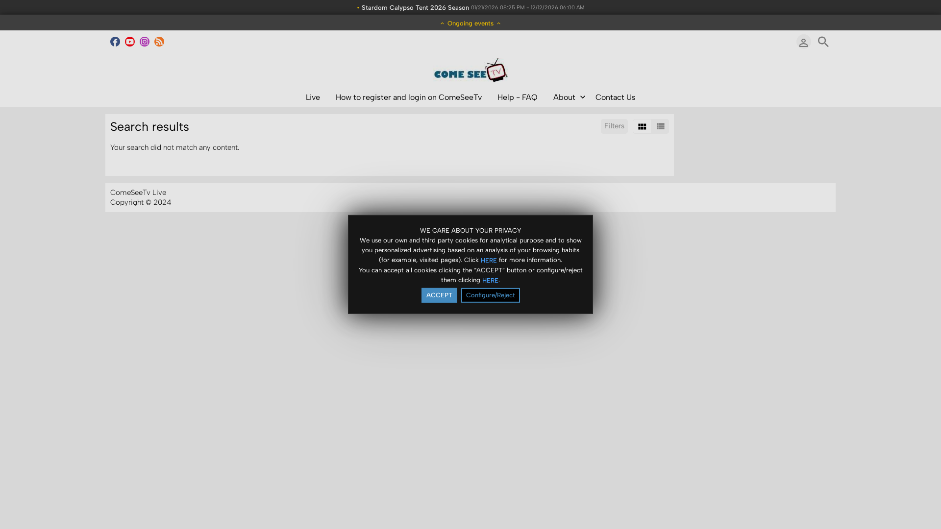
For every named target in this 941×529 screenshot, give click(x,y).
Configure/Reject (490, 295)
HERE (489, 260)
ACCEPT (439, 295)
